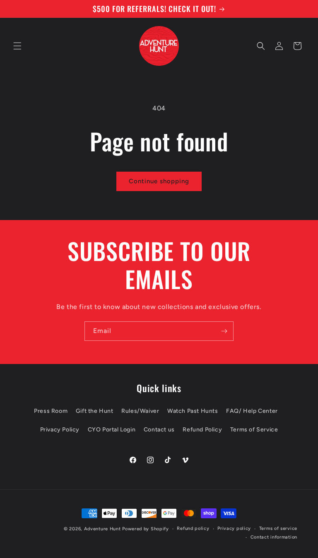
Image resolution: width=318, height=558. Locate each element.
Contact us (159, 429)
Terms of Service (254, 429)
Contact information (274, 537)
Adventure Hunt (102, 529)
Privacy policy (234, 528)
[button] (17, 46)
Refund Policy (202, 429)
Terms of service (278, 528)
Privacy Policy (60, 429)
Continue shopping (159, 181)
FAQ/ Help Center (252, 410)
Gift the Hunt (94, 410)
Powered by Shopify (145, 529)
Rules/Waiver (140, 410)
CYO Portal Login (112, 429)
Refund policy (193, 528)
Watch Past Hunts (192, 410)
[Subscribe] (224, 331)
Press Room (50, 410)
